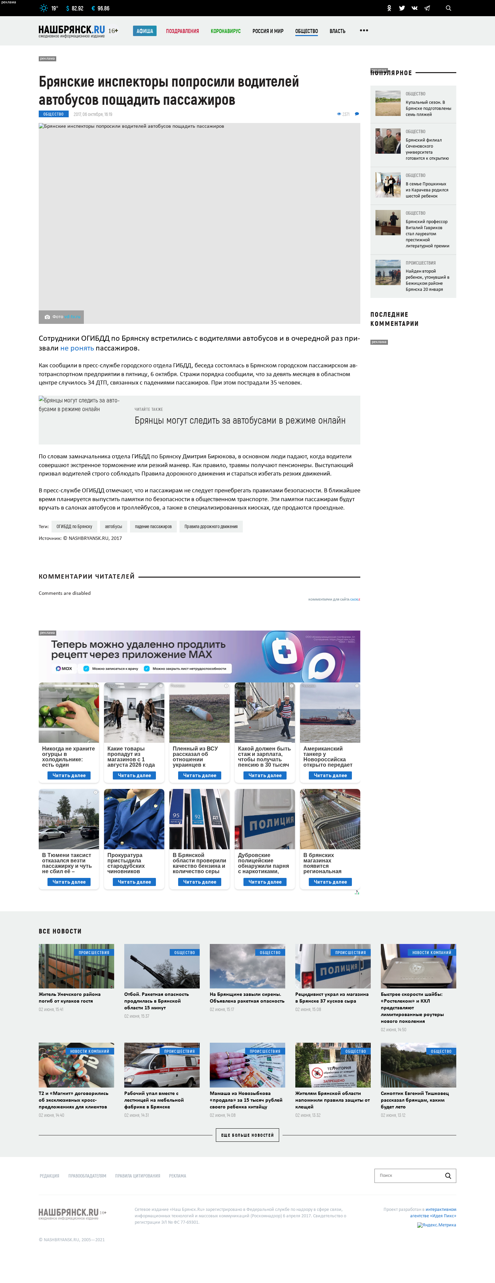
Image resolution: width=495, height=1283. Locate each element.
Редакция (49, 1176)
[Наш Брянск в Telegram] (427, 8)
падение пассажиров (153, 526)
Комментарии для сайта (334, 600)
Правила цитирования (137, 1176)
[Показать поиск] (448, 8)
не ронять (77, 348)
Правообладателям (87, 1176)
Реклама (177, 1176)
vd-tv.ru (72, 316)
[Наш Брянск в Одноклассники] (389, 8)
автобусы (113, 526)
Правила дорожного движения (211, 526)
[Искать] (448, 1176)
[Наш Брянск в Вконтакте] (414, 8)
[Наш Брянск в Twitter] (402, 8)
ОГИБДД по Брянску (74, 526)
